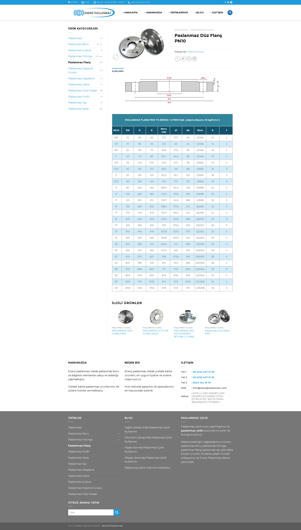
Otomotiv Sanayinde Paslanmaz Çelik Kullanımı (148, 439)
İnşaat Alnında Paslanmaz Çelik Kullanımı (144, 449)
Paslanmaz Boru (78, 44)
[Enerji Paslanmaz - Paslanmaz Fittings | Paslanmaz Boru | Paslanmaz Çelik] (92, 12)
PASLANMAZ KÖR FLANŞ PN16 (122, 332)
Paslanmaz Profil (79, 96)
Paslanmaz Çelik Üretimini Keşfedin (147, 467)
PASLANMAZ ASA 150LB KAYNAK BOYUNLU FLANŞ (184, 333)
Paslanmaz (75, 38)
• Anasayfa (130, 12)
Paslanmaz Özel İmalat (82, 90)
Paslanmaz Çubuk (79, 50)
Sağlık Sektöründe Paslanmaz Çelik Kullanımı (147, 429)
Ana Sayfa (181, 29)
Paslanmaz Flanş (79, 62)
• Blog (199, 12)
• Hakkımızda (153, 12)
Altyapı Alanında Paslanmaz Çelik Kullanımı (146, 459)
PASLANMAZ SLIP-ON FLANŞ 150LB (155, 332)
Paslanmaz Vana (78, 108)
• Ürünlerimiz (178, 12)
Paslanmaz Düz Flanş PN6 (217, 332)
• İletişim (217, 12)
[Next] (232, 326)
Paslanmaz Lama (78, 84)
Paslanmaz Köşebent (81, 78)
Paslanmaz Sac (77, 102)
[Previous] (112, 326)
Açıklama (118, 71)
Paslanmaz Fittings (80, 56)
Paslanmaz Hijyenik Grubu (80, 70)
